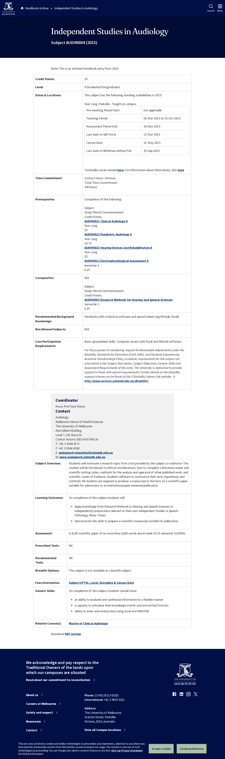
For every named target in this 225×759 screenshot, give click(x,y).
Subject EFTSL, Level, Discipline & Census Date (101, 583)
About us (32, 695)
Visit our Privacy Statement (127, 750)
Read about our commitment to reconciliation (58, 680)
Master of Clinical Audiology (88, 623)
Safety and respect (39, 712)
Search (210, 10)
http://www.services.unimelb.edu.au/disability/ (116, 381)
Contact (31, 730)
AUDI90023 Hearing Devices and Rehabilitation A (118, 248)
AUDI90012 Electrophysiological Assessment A (116, 261)
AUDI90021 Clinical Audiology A (106, 221)
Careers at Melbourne (41, 704)
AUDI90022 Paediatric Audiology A (108, 234)
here (120, 170)
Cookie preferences (192, 748)
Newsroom (33, 721)
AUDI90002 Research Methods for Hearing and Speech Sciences (128, 300)
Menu (220, 10)
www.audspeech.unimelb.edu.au (82, 457)
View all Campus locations (103, 730)
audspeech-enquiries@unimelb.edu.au (86, 452)
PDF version (73, 634)
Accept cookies (161, 748)
